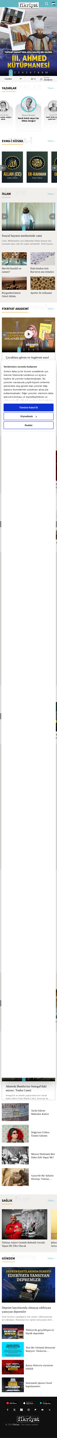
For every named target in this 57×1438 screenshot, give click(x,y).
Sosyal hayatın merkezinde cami (22, 236)
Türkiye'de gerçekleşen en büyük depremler (40, 1331)
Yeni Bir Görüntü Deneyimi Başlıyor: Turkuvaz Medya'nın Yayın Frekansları (40, 1349)
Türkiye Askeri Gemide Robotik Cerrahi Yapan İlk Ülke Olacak (23, 1244)
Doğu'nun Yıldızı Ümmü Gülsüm (40, 1134)
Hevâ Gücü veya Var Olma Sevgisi (28, 119)
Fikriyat (15, 1424)
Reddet (28, 425)
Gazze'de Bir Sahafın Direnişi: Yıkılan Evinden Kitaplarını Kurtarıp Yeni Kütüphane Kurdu (42, 1177)
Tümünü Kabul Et (28, 407)
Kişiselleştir (27, 416)
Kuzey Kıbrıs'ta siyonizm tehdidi (39, 1367)
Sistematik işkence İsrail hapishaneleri (39, 1384)
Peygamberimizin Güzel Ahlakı (11, 294)
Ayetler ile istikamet (41, 293)
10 (46, 72)
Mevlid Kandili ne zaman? (11, 270)
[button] (3, 41)
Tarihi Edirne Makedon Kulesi (40, 1112)
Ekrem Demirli (28, 115)
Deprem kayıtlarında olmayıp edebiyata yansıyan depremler (27, 1310)
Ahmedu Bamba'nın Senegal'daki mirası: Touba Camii (27, 1088)
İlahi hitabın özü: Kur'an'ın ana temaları (39, 270)
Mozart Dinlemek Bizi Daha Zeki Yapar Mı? (43, 1155)
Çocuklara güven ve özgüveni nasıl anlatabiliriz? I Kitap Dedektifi (28, 359)
